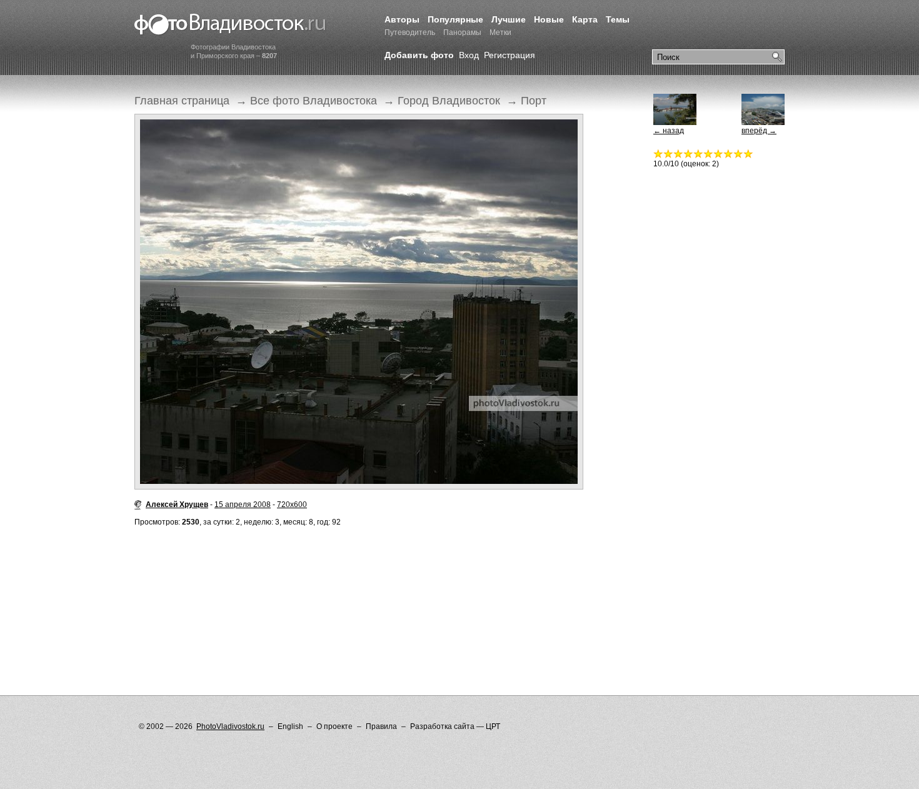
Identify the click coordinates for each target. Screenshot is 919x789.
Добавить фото (419, 55)
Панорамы (462, 32)
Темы (618, 19)
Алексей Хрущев (177, 504)
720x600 (292, 504)
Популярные (455, 19)
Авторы (401, 19)
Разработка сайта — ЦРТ (455, 726)
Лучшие (508, 19)
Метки (500, 32)
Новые (549, 19)
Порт (533, 100)
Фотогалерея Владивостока (230, 25)
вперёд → (758, 130)
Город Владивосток (449, 100)
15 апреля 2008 (242, 504)
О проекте (334, 726)
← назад (668, 130)
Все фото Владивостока (313, 100)
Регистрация (509, 55)
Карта (585, 19)
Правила (381, 726)
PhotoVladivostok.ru (230, 726)
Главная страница (181, 100)
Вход (469, 55)
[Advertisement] (362, 586)
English (290, 726)
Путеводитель (409, 32)
